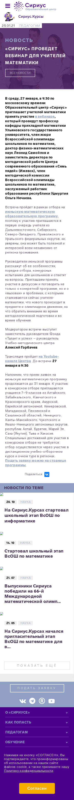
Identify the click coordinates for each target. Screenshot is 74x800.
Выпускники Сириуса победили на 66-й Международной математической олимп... (33, 593)
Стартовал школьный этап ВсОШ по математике (34, 553)
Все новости (20, 73)
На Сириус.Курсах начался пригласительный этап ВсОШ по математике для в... (34, 639)
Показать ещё (37, 665)
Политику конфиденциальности (28, 771)
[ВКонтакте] (46, 474)
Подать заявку (37, 688)
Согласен (37, 788)
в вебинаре (45, 117)
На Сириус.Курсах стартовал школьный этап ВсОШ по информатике (36, 515)
